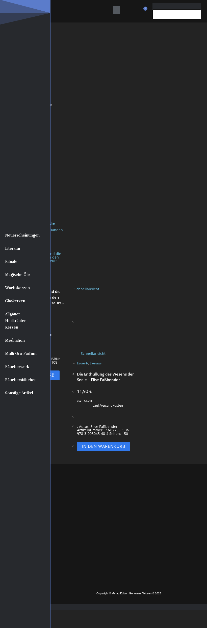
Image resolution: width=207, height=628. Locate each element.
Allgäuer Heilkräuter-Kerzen (16, 321)
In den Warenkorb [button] (103, 446)
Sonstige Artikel (19, 393)
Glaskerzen (15, 301)
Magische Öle (17, 274)
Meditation (15, 340)
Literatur (12, 248)
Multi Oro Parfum (21, 353)
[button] (116, 10)
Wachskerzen (17, 288)
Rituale (11, 261)
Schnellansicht (86, 289)
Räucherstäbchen (21, 380)
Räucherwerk (17, 366)
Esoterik (82, 363)
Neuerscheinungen (22, 235)
